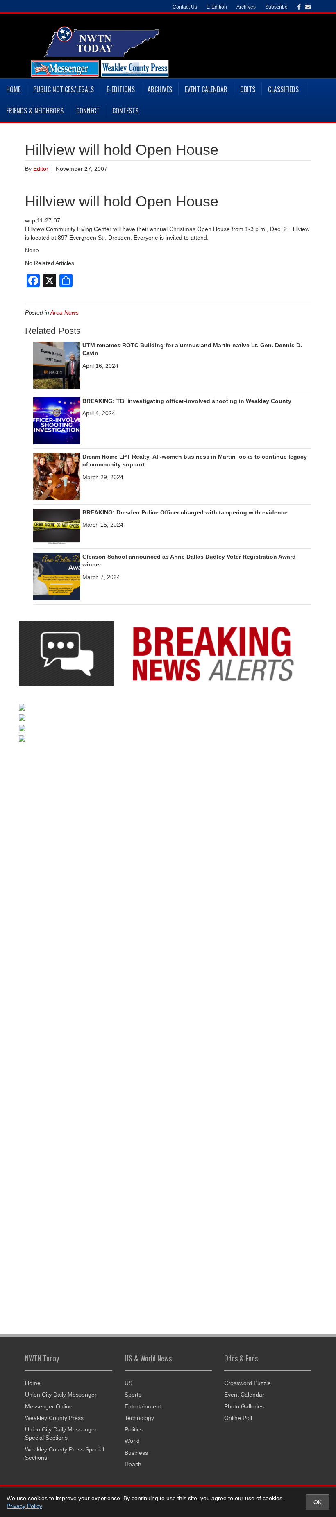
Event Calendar (206, 89)
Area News (64, 312)
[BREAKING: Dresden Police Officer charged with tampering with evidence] (56, 526)
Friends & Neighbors (35, 110)
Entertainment (143, 1406)
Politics (134, 1429)
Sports (133, 1394)
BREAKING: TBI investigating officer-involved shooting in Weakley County (186, 401)
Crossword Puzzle (247, 1383)
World (132, 1441)
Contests (125, 110)
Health (133, 1464)
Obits (247, 89)
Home (13, 89)
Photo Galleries (244, 1406)
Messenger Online (49, 1406)
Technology (139, 1418)
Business (136, 1452)
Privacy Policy (24, 1506)
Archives (160, 89)
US (128, 1383)
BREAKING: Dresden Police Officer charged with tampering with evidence (185, 512)
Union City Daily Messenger (61, 1394)
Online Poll (238, 1418)
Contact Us (185, 7)
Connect (88, 110)
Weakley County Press (54, 1418)
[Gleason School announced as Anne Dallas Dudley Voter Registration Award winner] (56, 576)
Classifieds (283, 89)
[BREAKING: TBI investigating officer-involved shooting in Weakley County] (56, 420)
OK (317, 1502)
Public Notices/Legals (63, 89)
